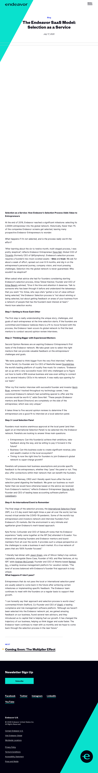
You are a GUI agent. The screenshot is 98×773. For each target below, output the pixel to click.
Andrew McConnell (24, 561)
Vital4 (60, 604)
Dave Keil (57, 252)
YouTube (9, 701)
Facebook (10, 695)
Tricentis (9, 255)
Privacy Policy (10, 747)
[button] (90, 4)
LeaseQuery (10, 496)
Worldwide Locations (13, 740)
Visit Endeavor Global (13, 735)
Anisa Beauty (11, 285)
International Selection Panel (62, 508)
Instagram (37, 695)
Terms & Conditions (13, 752)
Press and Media (11, 761)
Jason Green (36, 555)
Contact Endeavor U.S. (14, 731)
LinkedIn (51, 695)
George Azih (68, 489)
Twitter (23, 695)
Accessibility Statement (14, 757)
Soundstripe (68, 364)
